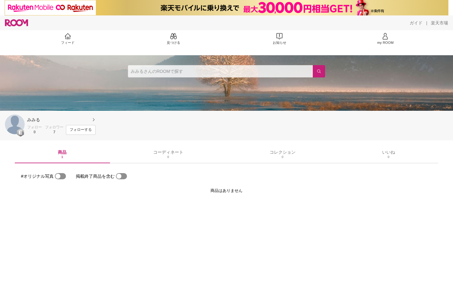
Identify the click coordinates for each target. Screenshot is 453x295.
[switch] (60, 176)
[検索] (319, 71)
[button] (15, 124)
